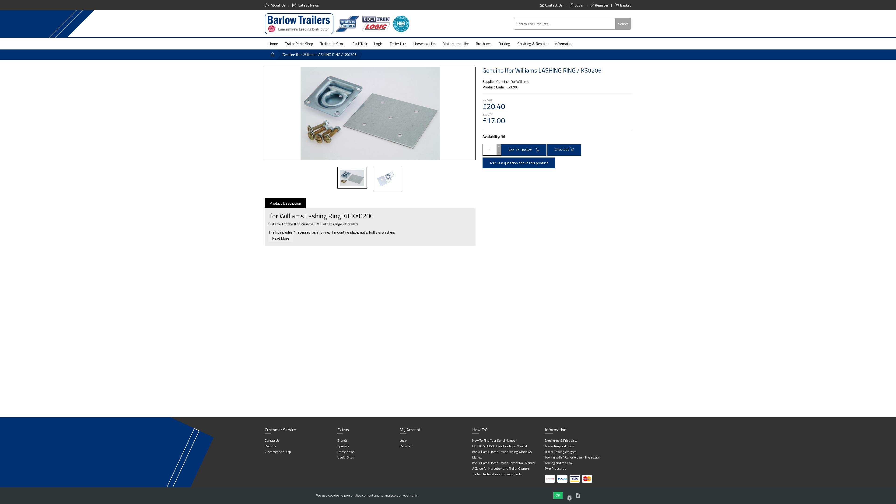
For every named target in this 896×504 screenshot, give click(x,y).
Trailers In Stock (332, 43)
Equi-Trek (359, 43)
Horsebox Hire (424, 43)
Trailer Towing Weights (560, 451)
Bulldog (504, 43)
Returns (270, 446)
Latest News (308, 5)
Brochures (484, 43)
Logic (378, 43)
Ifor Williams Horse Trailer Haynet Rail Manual (503, 462)
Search (623, 24)
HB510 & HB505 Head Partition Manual (499, 446)
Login (578, 5)
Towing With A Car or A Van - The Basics (572, 457)
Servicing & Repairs (532, 43)
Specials (343, 446)
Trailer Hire (397, 43)
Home (273, 43)
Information (563, 43)
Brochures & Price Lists (561, 440)
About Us (278, 5)
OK (558, 495)
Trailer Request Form (559, 446)
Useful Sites (345, 457)
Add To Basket (522, 150)
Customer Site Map (278, 451)
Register (601, 5)
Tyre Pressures (555, 468)
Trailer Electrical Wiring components (497, 474)
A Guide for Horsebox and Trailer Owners (501, 468)
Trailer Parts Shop (299, 43)
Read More (280, 238)
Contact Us (554, 5)
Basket (625, 5)
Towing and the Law (559, 462)
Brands (342, 440)
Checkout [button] (562, 149)
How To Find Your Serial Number (494, 440)
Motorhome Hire (456, 43)
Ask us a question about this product (519, 163)
